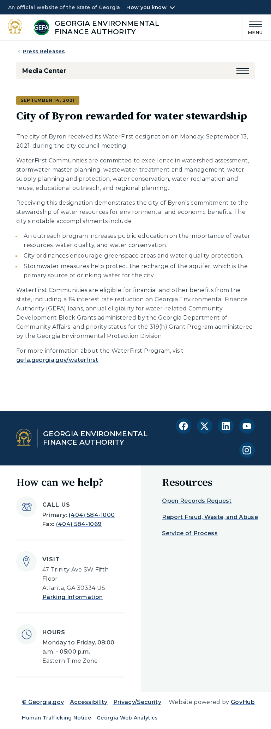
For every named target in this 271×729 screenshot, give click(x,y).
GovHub (243, 702)
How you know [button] (146, 7)
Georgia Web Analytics (127, 718)
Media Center (44, 71)
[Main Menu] (252, 27)
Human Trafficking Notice (56, 718)
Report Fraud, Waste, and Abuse (210, 517)
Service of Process (190, 533)
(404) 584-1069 (79, 524)
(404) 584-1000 (92, 515)
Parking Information (72, 597)
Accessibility (89, 702)
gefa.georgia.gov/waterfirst (57, 360)
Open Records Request (196, 501)
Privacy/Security (137, 702)
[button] (242, 71)
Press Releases (44, 51)
